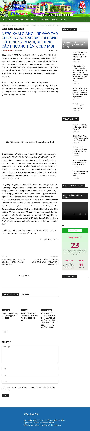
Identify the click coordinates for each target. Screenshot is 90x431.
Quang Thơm (8, 50)
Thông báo (5, 310)
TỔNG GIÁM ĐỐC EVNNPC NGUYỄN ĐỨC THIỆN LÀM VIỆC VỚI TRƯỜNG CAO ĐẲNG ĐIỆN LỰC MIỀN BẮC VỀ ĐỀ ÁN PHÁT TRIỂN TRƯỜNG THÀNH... (49, 320)
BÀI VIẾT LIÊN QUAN (10, 295)
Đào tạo (55, 20)
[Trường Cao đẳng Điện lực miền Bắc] (45, 8)
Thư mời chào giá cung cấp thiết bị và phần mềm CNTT (79, 106)
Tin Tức (63, 20)
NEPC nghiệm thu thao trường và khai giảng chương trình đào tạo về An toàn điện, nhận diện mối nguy (80, 92)
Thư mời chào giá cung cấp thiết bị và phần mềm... (80, 173)
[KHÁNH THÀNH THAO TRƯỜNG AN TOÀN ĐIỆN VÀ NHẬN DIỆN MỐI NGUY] (30, 305)
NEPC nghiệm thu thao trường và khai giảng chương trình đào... (80, 162)
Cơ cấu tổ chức (32, 20)
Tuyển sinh (45, 20)
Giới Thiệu (20, 20)
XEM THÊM (25, 295)
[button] (85, 20)
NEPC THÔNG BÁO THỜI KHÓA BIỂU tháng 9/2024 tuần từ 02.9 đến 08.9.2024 (14, 262)
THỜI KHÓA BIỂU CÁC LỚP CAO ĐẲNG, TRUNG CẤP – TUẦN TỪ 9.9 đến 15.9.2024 (45, 262)
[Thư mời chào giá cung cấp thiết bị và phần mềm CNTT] (66, 106)
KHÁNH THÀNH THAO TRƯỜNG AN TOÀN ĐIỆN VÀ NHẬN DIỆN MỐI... (80, 138)
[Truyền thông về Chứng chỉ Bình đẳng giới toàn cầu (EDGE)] (10, 305)
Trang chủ (10, 20)
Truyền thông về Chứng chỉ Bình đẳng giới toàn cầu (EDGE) (9, 315)
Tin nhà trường (18, 29)
